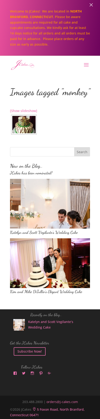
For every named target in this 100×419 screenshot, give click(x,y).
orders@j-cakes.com (62, 402)
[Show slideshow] (23, 111)
